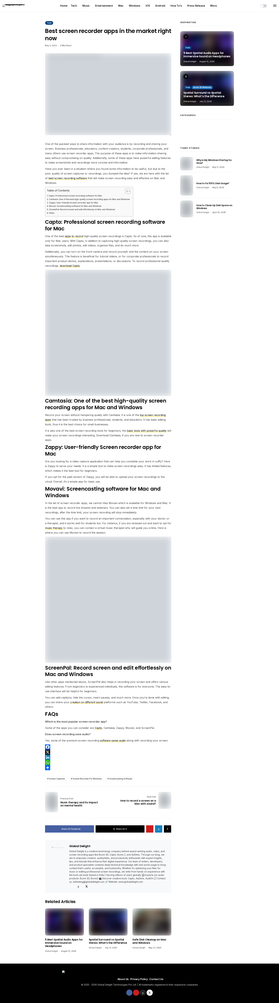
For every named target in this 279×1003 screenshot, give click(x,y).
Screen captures (57, 778)
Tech (74, 5)
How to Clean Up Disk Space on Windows (214, 207)
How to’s (176, 5)
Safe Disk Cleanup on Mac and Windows (149, 941)
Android (160, 5)
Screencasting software (120, 778)
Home (63, 5)
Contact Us (156, 979)
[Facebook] (108, 747)
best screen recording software (67, 178)
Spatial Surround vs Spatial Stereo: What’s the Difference (108, 941)
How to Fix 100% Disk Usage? (212, 183)
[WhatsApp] (108, 762)
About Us (123, 979)
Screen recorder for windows (87, 778)
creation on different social (86, 702)
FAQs (51, 213)
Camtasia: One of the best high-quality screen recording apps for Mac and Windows (89, 199)
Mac (121, 5)
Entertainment (104, 5)
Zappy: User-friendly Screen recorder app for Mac (73, 202)
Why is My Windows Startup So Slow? (214, 161)
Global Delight (79, 846)
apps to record (74, 236)
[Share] (108, 767)
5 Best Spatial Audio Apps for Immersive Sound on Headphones (64, 943)
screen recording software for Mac (105, 225)
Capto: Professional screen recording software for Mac (76, 195)
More (213, 5)
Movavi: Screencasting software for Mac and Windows (75, 206)
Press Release (196, 5)
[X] (108, 752)
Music (86, 5)
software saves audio (113, 740)
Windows (134, 5)
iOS (148, 5)
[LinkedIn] (108, 757)
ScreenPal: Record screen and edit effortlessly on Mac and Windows (82, 209)
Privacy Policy (139, 979)
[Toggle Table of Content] (126, 191)
